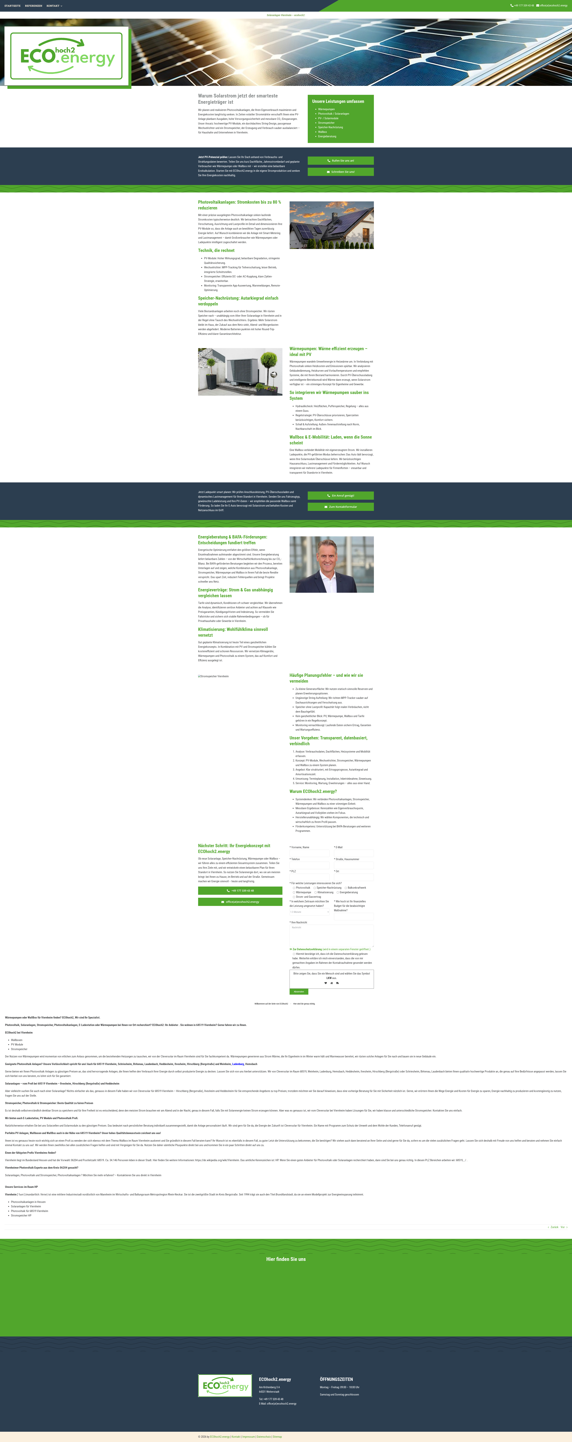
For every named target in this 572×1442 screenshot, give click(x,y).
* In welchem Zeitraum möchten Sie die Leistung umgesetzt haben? (309, 904)
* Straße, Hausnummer (346, 859)
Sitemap (277, 1436)
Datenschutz (264, 1436)
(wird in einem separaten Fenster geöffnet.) (331, 949)
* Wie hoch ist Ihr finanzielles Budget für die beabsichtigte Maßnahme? (350, 906)
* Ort (336, 871)
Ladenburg (238, 1064)
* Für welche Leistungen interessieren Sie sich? (316, 883)
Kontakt (236, 1436)
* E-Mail (338, 847)
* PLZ (293, 871)
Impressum (248, 1436)
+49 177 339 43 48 (273, 1399)
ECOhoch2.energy (220, 1436)
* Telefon (295, 859)
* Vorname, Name (299, 847)
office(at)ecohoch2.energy (281, 1403)
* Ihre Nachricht (298, 922)
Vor (563, 1227)
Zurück (554, 1227)
